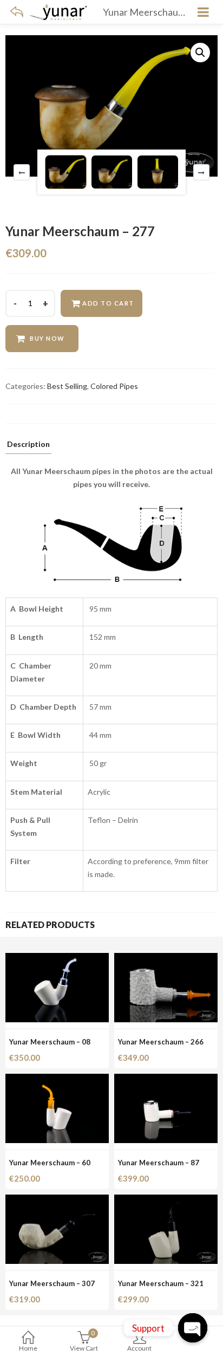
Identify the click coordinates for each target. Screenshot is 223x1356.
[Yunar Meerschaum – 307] (57, 1200)
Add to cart (108, 303)
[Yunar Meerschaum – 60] (57, 1080)
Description (28, 444)
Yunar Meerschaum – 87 (158, 1162)
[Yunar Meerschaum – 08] (57, 959)
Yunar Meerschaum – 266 (161, 1041)
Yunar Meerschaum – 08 (49, 1041)
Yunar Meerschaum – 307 (52, 1283)
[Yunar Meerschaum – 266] (166, 959)
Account (139, 1348)
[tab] (28, 447)
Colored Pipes (114, 386)
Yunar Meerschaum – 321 (161, 1283)
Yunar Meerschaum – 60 (49, 1162)
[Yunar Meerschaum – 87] (166, 1080)
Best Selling (67, 386)
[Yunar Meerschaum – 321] (166, 1200)
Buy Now (47, 338)
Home (28, 1348)
